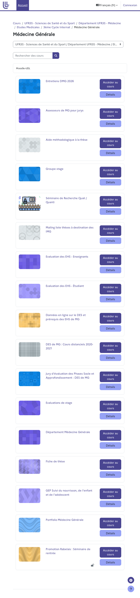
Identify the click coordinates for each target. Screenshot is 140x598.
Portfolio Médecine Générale (64, 520)
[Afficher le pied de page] (131, 589)
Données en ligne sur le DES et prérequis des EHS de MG (66, 317)
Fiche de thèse (55, 461)
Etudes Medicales (28, 27)
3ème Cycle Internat (56, 27)
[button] (107, 5)
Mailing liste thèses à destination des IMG (70, 229)
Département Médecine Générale (68, 432)
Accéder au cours (110, 84)
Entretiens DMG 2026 (60, 81)
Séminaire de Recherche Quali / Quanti (66, 200)
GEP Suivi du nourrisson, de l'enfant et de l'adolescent (69, 492)
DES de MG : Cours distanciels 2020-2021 (69, 346)
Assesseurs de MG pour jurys (64, 110)
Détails (110, 94)
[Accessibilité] (131, 580)
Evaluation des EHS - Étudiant (65, 286)
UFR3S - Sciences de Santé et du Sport (49, 23)
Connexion (130, 5)
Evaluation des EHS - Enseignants (67, 256)
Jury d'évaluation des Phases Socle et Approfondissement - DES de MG (70, 375)
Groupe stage (55, 169)
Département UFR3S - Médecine (100, 23)
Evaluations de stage (59, 402)
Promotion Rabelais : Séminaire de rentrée (68, 551)
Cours (17, 23)
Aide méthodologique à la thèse (67, 139)
